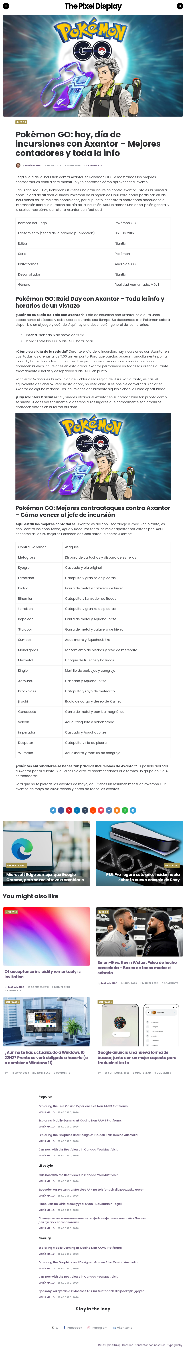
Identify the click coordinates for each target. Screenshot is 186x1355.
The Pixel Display (93, 6)
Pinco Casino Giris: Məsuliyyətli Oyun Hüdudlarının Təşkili (80, 1204)
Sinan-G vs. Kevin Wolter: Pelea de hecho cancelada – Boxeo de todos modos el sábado (137, 968)
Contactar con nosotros (150, 1345)
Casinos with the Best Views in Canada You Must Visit (78, 1149)
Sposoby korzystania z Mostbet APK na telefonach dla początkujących (91, 1189)
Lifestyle (11, 912)
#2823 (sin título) (109, 1345)
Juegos (21, 122)
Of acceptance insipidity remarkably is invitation (42, 974)
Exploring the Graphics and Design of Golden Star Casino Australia (88, 1135)
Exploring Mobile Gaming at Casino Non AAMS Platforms (80, 1120)
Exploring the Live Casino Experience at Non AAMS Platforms (83, 1106)
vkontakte (124, 1328)
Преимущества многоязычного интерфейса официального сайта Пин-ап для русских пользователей (92, 1220)
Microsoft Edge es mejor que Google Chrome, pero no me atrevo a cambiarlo (45, 877)
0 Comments (94, 165)
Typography (174, 1345)
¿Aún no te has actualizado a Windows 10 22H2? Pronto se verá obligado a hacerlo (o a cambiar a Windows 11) (46, 1058)
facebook (74, 1328)
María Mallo (33, 165)
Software (12, 1002)
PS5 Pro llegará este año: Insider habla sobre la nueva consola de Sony (143, 877)
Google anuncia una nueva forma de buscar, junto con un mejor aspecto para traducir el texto (137, 1058)
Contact (127, 1345)
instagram (99, 1328)
